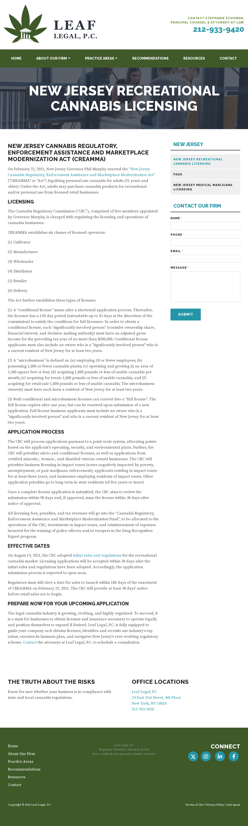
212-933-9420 (218, 28)
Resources (194, 58)
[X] (193, 756)
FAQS (177, 174)
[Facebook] (233, 756)
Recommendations (150, 58)
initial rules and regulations (97, 555)
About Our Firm (51, 58)
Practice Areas (99, 58)
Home (16, 58)
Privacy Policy (215, 805)
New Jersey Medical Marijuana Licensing (202, 187)
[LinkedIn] (219, 756)
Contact (228, 58)
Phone (177, 234)
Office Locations (160, 681)
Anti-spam (233, 805)
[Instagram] (206, 756)
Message (179, 267)
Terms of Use (194, 805)
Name (176, 218)
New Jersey (188, 144)
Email (176, 251)
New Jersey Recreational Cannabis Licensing (198, 161)
